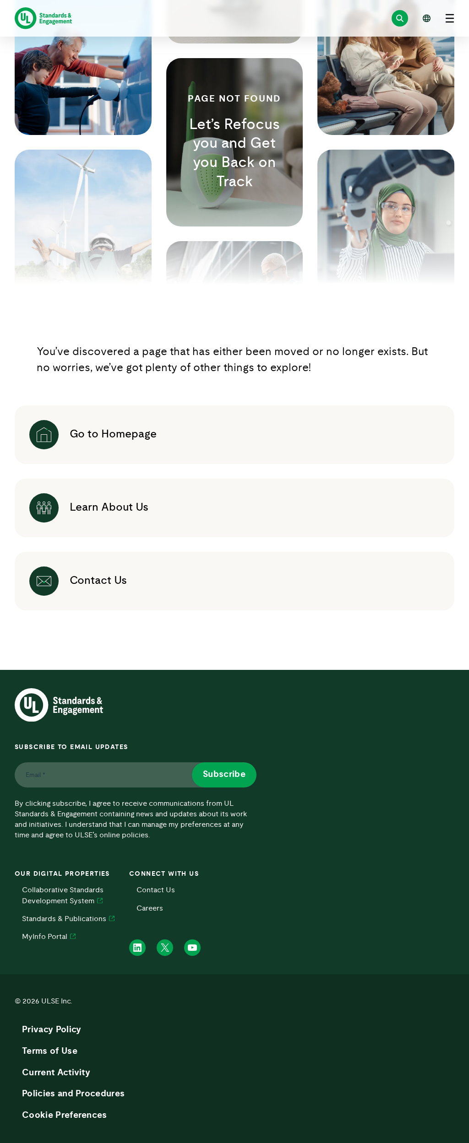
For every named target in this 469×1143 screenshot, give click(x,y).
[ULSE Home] (43, 18)
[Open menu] (449, 18)
